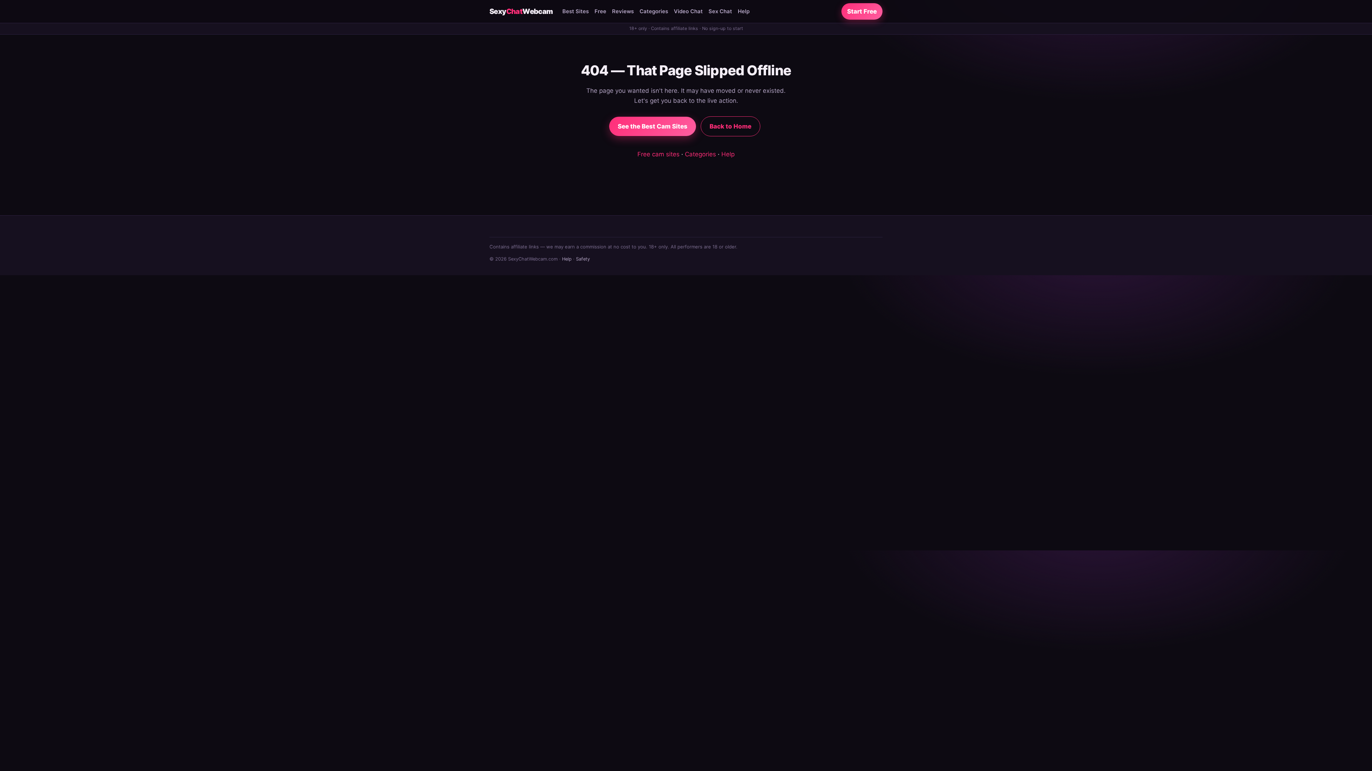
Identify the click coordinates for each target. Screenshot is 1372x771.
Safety (583, 259)
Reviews (623, 11)
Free (600, 11)
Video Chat (688, 11)
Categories (654, 11)
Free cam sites (658, 154)
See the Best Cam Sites (652, 126)
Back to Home (730, 126)
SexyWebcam (521, 11)
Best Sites (575, 11)
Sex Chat (720, 11)
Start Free (862, 11)
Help (744, 11)
